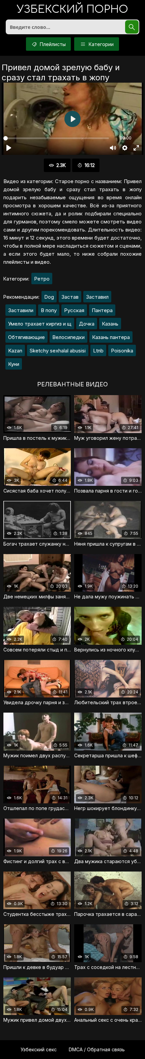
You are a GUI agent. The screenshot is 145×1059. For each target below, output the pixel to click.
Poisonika (122, 350)
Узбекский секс (39, 1049)
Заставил (97, 297)
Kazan (15, 350)
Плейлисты (52, 44)
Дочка (86, 324)
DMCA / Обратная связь (97, 1049)
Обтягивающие (26, 337)
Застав (70, 297)
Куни (13, 364)
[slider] (56, 138)
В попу (49, 310)
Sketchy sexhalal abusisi (58, 350)
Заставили (20, 310)
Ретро (42, 279)
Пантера (102, 310)
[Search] (132, 27)
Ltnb (98, 350)
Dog (49, 297)
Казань (110, 324)
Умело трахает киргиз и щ (39, 324)
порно (72, 10)
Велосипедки (68, 337)
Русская (74, 310)
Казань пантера (111, 337)
